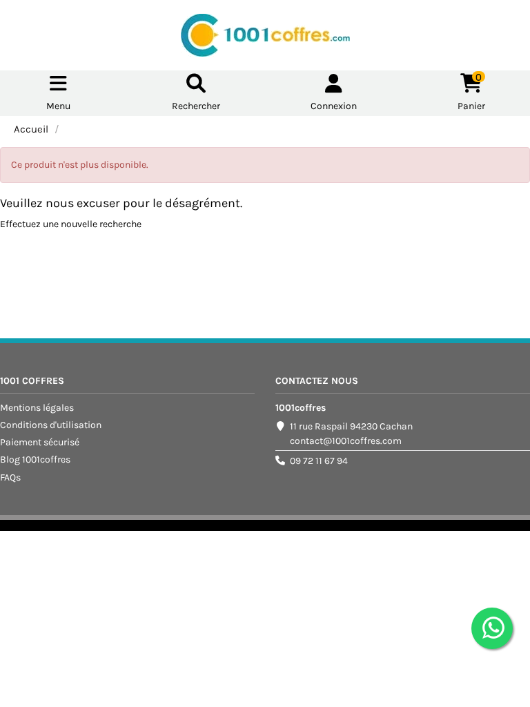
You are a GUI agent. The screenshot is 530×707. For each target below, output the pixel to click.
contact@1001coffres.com (346, 441)
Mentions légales (37, 408)
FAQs (10, 477)
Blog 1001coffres (35, 459)
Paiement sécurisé (39, 442)
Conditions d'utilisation (50, 425)
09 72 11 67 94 (319, 461)
